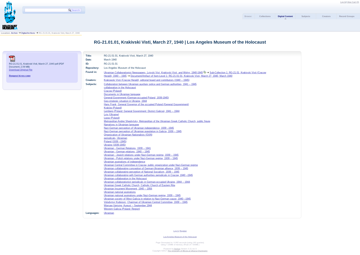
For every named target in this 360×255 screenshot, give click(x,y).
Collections (265, 16)
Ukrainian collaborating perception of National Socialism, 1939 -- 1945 (141, 171)
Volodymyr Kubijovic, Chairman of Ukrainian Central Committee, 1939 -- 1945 (146, 202)
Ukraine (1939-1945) (115, 144)
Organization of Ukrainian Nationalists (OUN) (128, 134)
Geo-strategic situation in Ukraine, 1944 (125, 101)
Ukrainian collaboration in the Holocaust (125, 178)
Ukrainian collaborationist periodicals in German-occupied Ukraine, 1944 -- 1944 (147, 181)
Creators (326, 16)
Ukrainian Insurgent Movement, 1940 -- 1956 (128, 188)
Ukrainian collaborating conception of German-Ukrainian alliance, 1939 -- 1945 (146, 168)
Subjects (306, 16)
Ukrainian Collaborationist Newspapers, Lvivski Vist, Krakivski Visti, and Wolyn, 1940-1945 (153, 72)
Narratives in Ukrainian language (121, 124)
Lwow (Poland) (112, 117)
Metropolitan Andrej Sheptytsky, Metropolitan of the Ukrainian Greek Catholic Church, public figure (157, 121)
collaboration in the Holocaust (120, 87)
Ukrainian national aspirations (120, 192)
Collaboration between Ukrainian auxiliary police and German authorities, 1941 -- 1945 (150, 84)
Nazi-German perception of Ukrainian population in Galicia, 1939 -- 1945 (143, 131)
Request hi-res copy (20, 76)
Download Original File (20, 70)
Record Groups (346, 16)
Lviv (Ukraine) (111, 114)
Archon (14, 33)
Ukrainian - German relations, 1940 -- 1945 (127, 151)
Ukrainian (109, 213)
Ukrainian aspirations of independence (124, 161)
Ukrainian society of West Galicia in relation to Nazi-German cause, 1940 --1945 (147, 198)
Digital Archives (28, 33)
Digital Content (285, 16)
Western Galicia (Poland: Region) (122, 208)
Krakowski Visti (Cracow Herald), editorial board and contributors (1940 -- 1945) (146, 80)
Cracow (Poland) (113, 90)
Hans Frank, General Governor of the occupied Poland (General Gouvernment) (146, 104)
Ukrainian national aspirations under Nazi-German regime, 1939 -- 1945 (142, 195)
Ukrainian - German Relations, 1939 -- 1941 (127, 148)
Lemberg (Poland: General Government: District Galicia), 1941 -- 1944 (141, 111)
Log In (343, 2)
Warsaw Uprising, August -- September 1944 (128, 205)
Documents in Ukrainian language (122, 94)
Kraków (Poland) (113, 107)
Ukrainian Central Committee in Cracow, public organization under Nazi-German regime (151, 165)
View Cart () (353, 2)
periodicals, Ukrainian (115, 138)
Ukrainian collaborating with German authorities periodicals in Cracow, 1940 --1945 (148, 175)
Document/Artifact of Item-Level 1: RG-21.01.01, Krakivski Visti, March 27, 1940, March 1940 (181, 76)
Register (183, 231)
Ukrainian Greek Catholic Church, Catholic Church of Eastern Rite (139, 185)
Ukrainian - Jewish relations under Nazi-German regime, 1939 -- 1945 (141, 155)
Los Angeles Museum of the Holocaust (180, 237)
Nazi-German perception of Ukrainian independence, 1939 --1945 (139, 128)
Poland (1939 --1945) (115, 141)
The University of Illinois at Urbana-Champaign (188, 251)
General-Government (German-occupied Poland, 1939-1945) (136, 97)
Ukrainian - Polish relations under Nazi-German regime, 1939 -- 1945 (141, 158)
